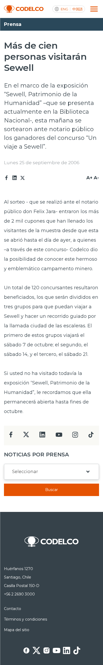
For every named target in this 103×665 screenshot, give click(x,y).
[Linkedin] (14, 178)
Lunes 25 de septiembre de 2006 (41, 162)
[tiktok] (91, 436)
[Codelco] (24, 9)
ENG (64, 9)
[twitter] (26, 436)
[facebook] (11, 436)
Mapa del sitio (16, 629)
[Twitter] (22, 178)
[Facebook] (6, 178)
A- (96, 177)
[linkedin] (42, 436)
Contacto (12, 608)
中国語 (77, 9)
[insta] (75, 436)
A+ (89, 177)
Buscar (51, 489)
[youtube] (58, 436)
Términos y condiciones (25, 619)
